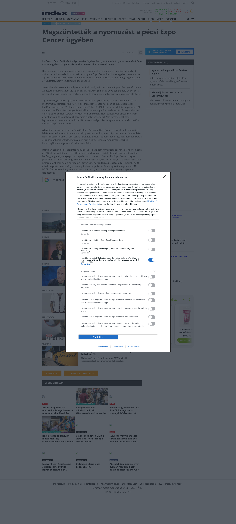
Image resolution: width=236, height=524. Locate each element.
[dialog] (118, 262)
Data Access (118, 347)
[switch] (151, 230)
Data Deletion (102, 347)
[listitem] (118, 224)
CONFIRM (98, 337)
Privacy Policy (133, 347)
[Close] (165, 177)
